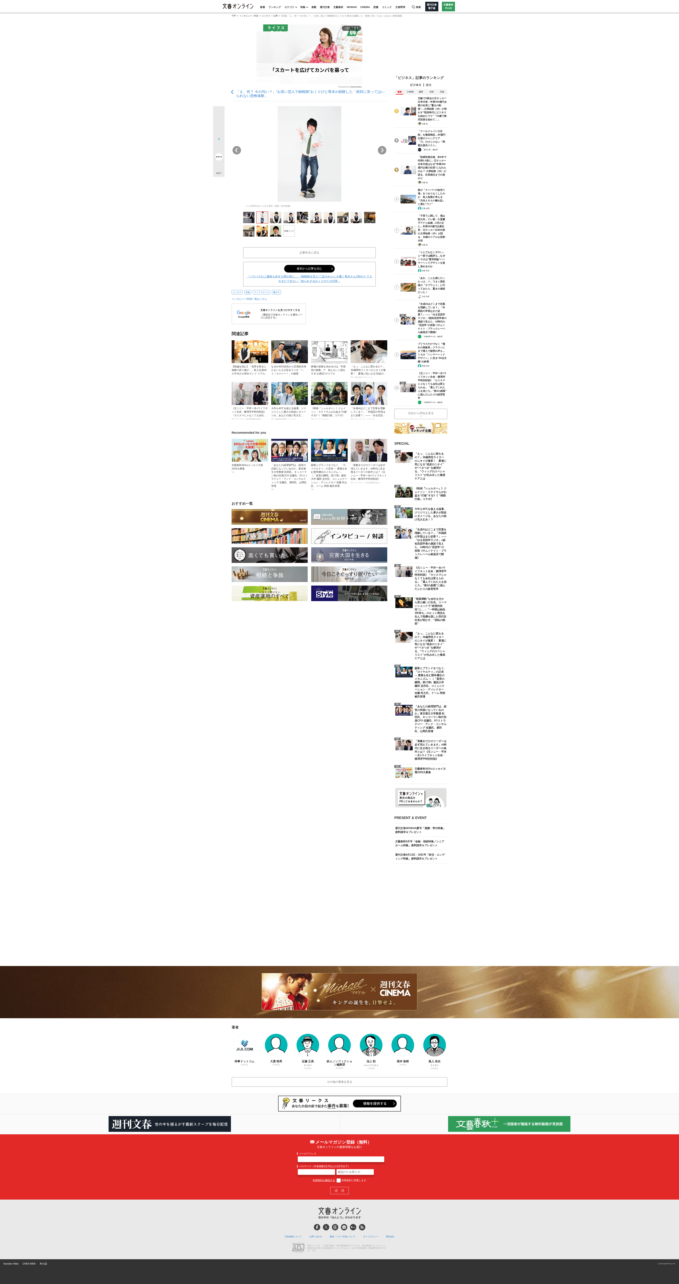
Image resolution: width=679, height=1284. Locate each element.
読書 (375, 7)
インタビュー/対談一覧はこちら (249, 298)
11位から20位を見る (421, 413)
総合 (429, 84)
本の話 (43, 1263)
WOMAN (352, 7)
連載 (313, 7)
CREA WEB (29, 1263)
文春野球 (400, 7)
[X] (326, 1227)
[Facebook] (317, 1227)
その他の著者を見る (339, 1081)
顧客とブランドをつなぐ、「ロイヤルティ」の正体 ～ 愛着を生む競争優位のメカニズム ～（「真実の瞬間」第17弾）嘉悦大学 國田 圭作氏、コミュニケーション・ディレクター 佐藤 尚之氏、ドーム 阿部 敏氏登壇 (329, 477)
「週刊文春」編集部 (430, 150)
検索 (418, 7)
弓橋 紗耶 (426, 208)
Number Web (11, 1263)
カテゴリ (289, 7)
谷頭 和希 (426, 296)
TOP (234, 16)
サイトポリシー (370, 1236)
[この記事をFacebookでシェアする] (219, 124)
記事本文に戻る (309, 252)
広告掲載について (293, 1236)
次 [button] (382, 150)
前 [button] (237, 150)
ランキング (275, 7)
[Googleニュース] (344, 1227)
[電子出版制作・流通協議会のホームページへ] (298, 1248)
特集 (302, 7)
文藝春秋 (338, 7)
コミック (387, 7)
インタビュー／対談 (248, 16)
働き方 (276, 292)
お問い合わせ (315, 1236)
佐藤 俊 (425, 124)
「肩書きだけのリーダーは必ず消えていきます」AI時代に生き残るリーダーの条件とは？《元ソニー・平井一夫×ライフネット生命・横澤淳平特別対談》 (369, 474)
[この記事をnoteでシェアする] (219, 157)
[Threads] (335, 1227)
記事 (276, 16)
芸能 (248, 292)
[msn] (353, 1227)
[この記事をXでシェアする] (219, 113)
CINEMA (365, 7)
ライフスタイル (261, 292)
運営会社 (390, 1236)
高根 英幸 (426, 271)
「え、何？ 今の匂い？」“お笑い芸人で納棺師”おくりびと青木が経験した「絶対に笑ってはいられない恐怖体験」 (310, 94)
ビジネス (266, 16)
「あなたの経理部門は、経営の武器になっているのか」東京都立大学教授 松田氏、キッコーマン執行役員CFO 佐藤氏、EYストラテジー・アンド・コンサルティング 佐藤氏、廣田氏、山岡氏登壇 (289, 477)
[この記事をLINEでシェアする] (219, 147)
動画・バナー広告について (342, 1236)
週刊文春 (325, 7)
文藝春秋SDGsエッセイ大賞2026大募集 (247, 468)
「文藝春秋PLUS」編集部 (432, 336)
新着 (262, 7)
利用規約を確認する (324, 1180)
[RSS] (362, 1227)
